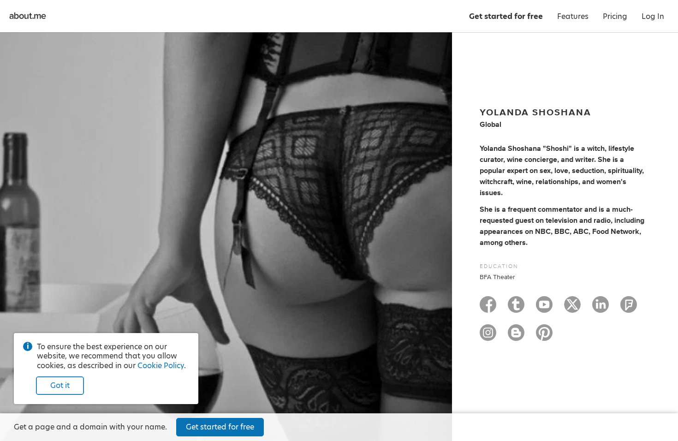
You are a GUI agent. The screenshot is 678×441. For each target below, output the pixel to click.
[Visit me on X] (572, 309)
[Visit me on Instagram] (488, 337)
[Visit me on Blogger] (516, 337)
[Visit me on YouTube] (544, 309)
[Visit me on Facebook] (488, 309)
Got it (60, 385)
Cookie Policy (160, 365)
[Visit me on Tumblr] (516, 309)
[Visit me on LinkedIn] (600, 309)
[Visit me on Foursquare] (628, 309)
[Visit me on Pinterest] (544, 337)
